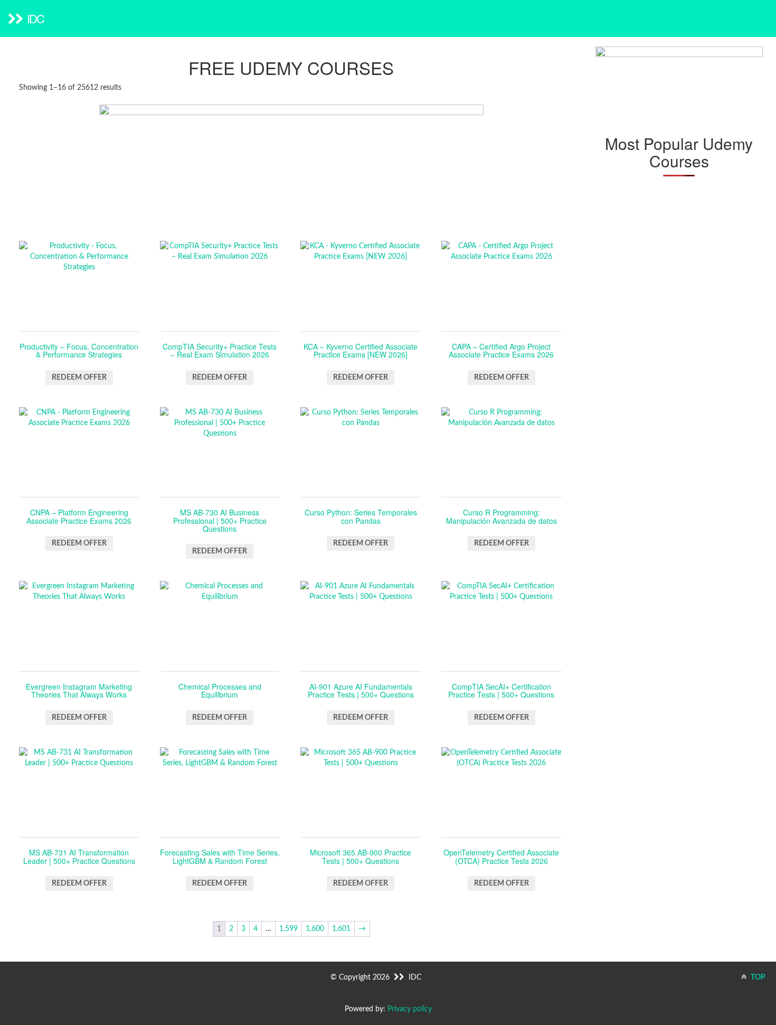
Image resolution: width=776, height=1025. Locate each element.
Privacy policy (409, 1009)
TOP (757, 977)
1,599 (288, 929)
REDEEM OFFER (79, 377)
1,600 (315, 929)
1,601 (341, 929)
